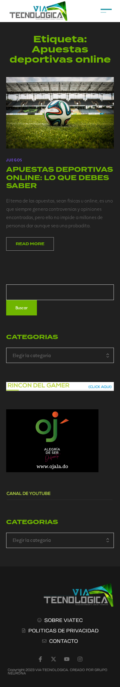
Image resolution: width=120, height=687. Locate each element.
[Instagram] (80, 659)
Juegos (14, 160)
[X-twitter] (53, 659)
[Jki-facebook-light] (40, 659)
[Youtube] (67, 659)
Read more (30, 244)
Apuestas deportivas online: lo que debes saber (59, 177)
